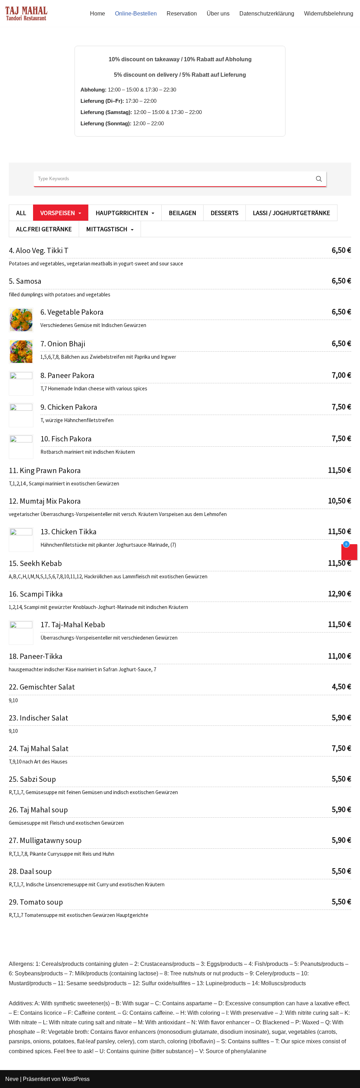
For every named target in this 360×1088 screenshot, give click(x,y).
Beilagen (182, 213)
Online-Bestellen (136, 14)
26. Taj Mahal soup (38, 810)
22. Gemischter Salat (42, 687)
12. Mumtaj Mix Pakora (45, 501)
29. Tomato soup (36, 902)
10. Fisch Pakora (66, 439)
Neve (12, 1079)
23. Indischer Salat (38, 718)
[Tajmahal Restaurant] (26, 13)
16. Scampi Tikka (36, 594)
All (21, 213)
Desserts (224, 213)
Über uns (218, 14)
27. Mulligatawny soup (45, 840)
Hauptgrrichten (122, 213)
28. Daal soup (30, 871)
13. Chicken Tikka (68, 531)
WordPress (76, 1079)
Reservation (182, 14)
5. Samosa (25, 281)
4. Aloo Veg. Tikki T (39, 250)
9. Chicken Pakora (68, 407)
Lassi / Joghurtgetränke (291, 213)
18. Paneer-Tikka (36, 656)
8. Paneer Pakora (67, 375)
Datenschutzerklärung (266, 14)
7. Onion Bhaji (62, 343)
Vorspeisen (57, 213)
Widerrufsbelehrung (328, 14)
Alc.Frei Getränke (44, 229)
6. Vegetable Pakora (72, 312)
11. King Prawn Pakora (45, 470)
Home (97, 14)
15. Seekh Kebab (35, 563)
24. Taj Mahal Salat (39, 748)
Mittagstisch (106, 229)
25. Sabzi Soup (32, 779)
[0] (349, 553)
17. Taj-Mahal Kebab (72, 624)
